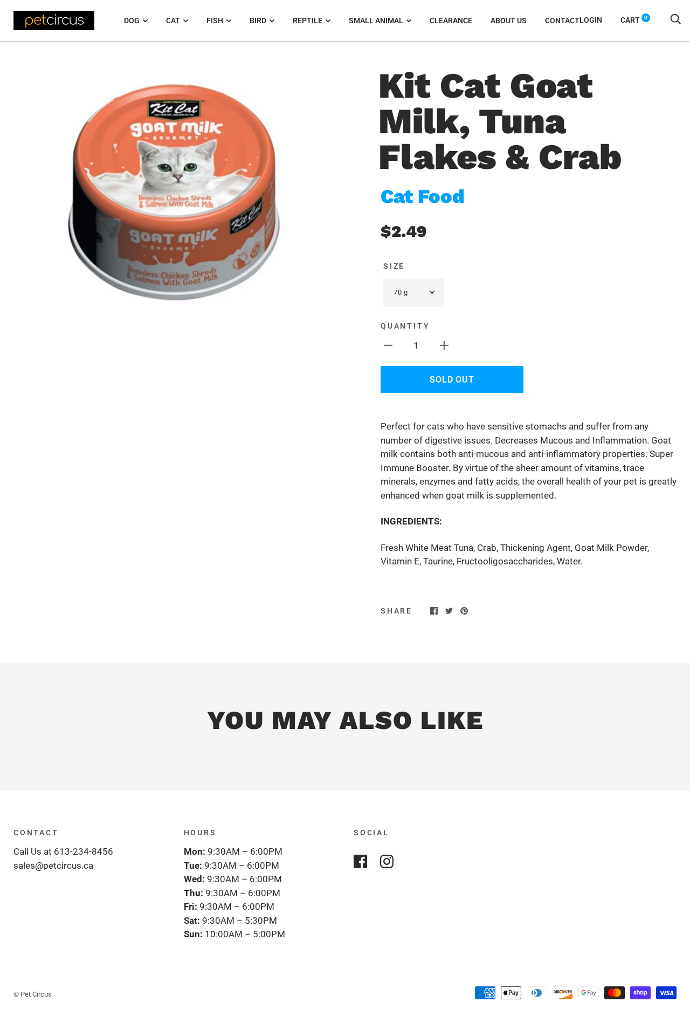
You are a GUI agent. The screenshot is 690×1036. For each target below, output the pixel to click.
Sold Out (452, 379)
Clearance (451, 20)
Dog (132, 20)
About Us (509, 20)
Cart (633, 20)
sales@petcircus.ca (53, 865)
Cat (173, 20)
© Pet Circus (32, 994)
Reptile (307, 20)
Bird (258, 20)
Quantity (405, 326)
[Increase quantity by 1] (444, 345)
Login (590, 20)
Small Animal (376, 20)
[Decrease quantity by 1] (388, 345)
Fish (214, 20)
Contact (562, 20)
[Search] (675, 20)
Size (394, 266)
